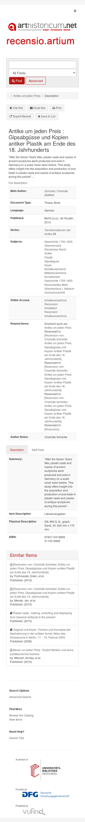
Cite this (18, 108)
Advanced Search (20, 697)
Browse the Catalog (21, 715)
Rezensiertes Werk (56, 285)
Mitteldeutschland (55, 273)
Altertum (69, 288)
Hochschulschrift (54, 292)
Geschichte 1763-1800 (58, 280)
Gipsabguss (51, 261)
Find (18, 80)
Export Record (22, 116)
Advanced (36, 80)
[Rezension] (51, 429)
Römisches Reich (55, 249)
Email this (39, 108)
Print (58, 108)
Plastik (48, 257)
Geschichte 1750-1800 (58, 241)
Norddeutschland (55, 269)
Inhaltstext (50, 308)
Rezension (51, 304)
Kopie (48, 265)
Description (17, 450)
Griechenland (52, 245)
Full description (18, 183)
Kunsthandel (52, 277)
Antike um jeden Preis (26, 96)
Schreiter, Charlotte (56, 191)
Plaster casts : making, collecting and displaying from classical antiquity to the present (41, 615)
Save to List (48, 116)
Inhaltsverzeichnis (55, 300)
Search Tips (16, 738)
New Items (15, 719)
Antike (48, 253)
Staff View (38, 450)
